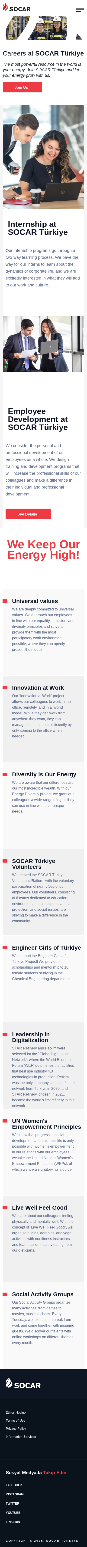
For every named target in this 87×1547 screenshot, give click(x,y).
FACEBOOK (14, 1485)
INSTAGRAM (15, 1494)
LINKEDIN (13, 1522)
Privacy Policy (16, 1428)
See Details (27, 514)
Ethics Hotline (16, 1412)
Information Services (21, 1436)
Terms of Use (15, 1420)
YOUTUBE (13, 1513)
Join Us (21, 87)
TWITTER (12, 1503)
